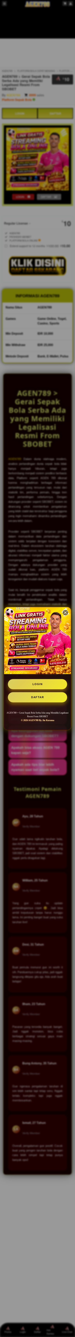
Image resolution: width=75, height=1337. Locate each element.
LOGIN (37, 684)
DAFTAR (37, 697)
